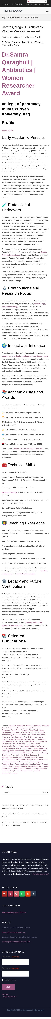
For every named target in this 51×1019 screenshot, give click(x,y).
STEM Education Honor (23, 771)
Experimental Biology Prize (12, 746)
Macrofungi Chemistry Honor (26, 751)
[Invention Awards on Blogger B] (28, 894)
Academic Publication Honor (19, 726)
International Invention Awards (14, 912)
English (32, 1)
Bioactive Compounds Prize (34, 732)
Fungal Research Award (11, 748)
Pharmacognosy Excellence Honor (15, 762)
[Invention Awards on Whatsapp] (22, 894)
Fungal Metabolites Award (34, 746)
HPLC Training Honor (30, 748)
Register (5, 994)
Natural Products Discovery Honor (34, 759)
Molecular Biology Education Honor (29, 755)
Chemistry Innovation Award (18, 737)
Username (10, 957)
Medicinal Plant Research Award (24, 753)
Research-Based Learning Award (28, 764)
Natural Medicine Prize (11, 759)
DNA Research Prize (26, 741)
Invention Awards (13, 10)
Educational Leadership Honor (28, 744)
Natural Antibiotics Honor (33, 757)
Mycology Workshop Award (12, 757)
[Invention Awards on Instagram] (10, 894)
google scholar (7, 130)
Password (10, 968)
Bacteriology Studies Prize (12, 732)
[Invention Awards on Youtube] (4, 894)
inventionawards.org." (41, 873)
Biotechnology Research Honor (14, 735)
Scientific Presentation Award (23, 769)
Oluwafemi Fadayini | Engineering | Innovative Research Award (24, 815)
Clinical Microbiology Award (26, 739)
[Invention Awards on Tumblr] (33, 894)
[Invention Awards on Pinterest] (16, 894)
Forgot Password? (9, 997)
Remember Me (10, 980)
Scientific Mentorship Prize (30, 766)
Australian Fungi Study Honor (32, 730)
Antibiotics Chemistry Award (18, 728)
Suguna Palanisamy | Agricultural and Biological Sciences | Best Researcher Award (25, 823)
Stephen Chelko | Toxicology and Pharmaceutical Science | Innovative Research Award (25, 806)
